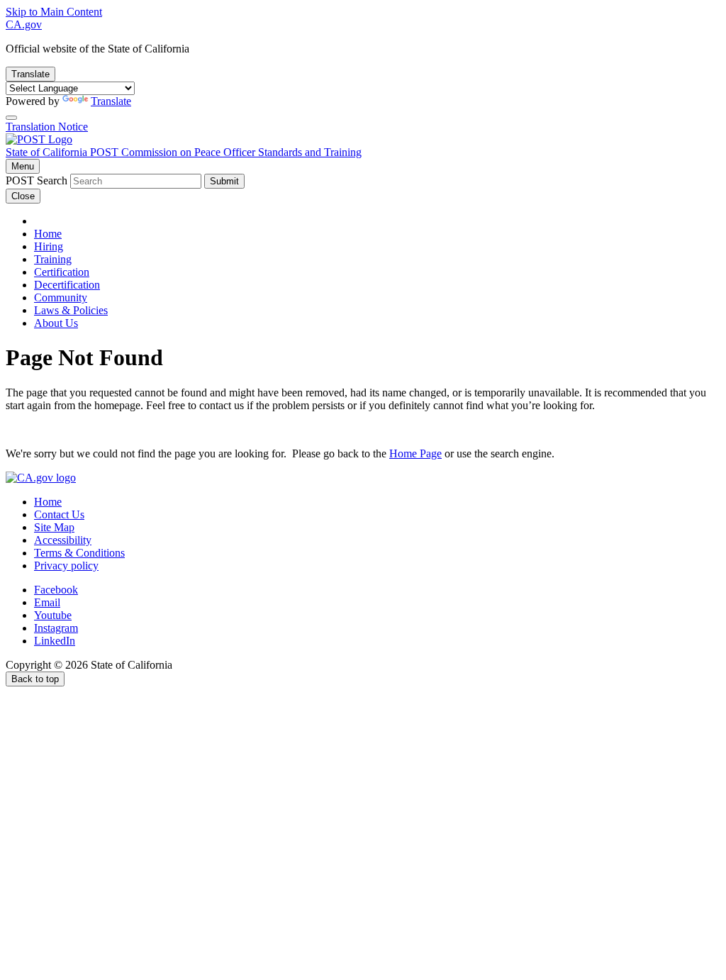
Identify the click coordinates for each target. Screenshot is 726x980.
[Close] (11, 118)
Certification (61, 272)
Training (53, 259)
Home (48, 234)
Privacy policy (66, 565)
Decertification (67, 285)
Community (60, 297)
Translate (30, 74)
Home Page (415, 453)
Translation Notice (47, 127)
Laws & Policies (71, 310)
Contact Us (59, 514)
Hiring (48, 246)
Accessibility (62, 540)
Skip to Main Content (54, 12)
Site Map (54, 527)
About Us (56, 323)
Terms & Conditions (79, 553)
